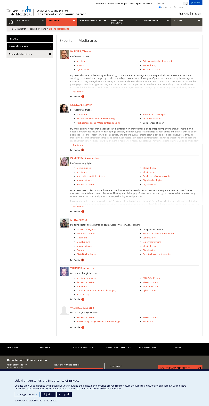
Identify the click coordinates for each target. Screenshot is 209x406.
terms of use (49, 400)
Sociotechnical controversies (157, 254)
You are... (178, 347)
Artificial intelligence (86, 229)
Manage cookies (27, 394)
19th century (83, 294)
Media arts (82, 61)
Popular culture (150, 286)
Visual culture (83, 241)
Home (12, 28)
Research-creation (152, 69)
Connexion (147, 3)
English (196, 13)
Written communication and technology (96, 118)
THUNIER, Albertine (82, 268)
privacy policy (31, 400)
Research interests (37, 28)
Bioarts (80, 65)
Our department (148, 347)
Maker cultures (84, 180)
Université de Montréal (19, 11)
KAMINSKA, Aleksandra (84, 158)
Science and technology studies (158, 61)
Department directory (118, 347)
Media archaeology (86, 277)
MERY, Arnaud (79, 220)
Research (21, 28)
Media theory (149, 65)
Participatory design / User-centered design (98, 122)
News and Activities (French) (67, 364)
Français (184, 13)
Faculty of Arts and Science (51, 10)
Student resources (84, 347)
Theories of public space (155, 114)
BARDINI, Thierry (80, 51)
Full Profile (75, 96)
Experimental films (152, 241)
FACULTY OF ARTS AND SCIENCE (175, 367)
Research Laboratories (20, 54)
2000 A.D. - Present (152, 277)
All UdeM (179, 7)
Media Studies (84, 167)
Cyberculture (83, 69)
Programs (12, 347)
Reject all (48, 394)
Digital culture (149, 184)
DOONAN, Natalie (81, 105)
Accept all (64, 394)
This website (165, 7)
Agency (80, 250)
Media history (149, 172)
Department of (61, 14)
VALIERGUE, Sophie (82, 307)
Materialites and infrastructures (92, 176)
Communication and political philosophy (96, 290)
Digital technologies (152, 180)
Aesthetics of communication (157, 176)
